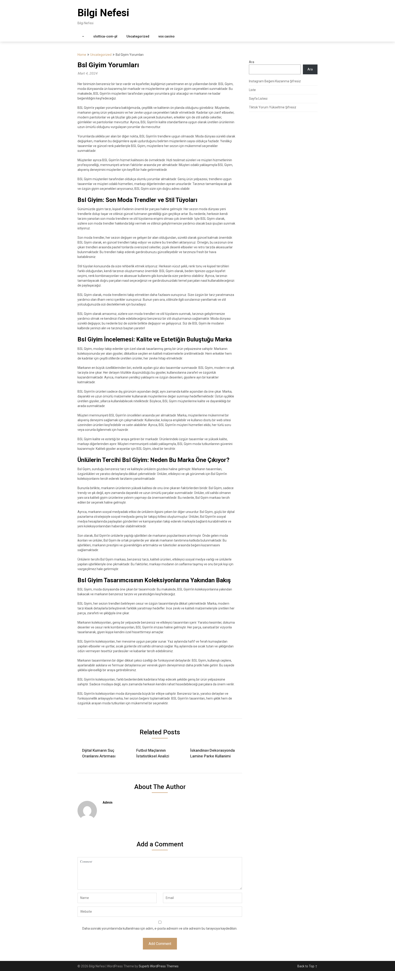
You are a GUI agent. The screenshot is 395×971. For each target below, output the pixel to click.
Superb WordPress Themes (159, 966)
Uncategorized (137, 36)
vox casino (166, 36)
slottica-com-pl (105, 36)
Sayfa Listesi (258, 98)
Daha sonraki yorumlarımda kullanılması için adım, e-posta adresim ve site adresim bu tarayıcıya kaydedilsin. (159, 928)
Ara (251, 62)
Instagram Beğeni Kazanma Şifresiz (275, 81)
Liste (252, 90)
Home (81, 54)
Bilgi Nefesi (103, 13)
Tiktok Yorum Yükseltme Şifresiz (272, 107)
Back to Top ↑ (307, 966)
